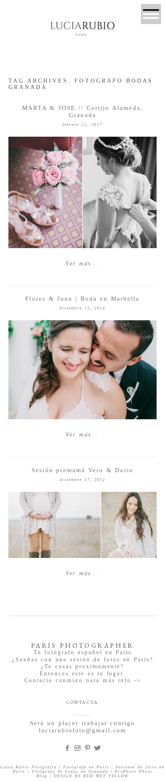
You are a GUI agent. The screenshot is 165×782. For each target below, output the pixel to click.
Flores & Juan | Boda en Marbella (82, 298)
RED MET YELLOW (106, 776)
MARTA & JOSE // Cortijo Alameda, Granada (82, 111)
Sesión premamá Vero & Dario (82, 470)
